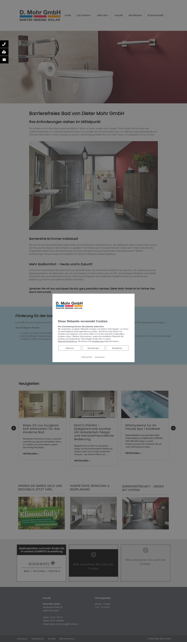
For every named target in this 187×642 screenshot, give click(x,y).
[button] (4, 44)
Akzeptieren (117, 348)
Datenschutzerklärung (67, 341)
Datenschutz (86, 356)
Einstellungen (93, 348)
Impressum (100, 356)
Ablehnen (70, 348)
